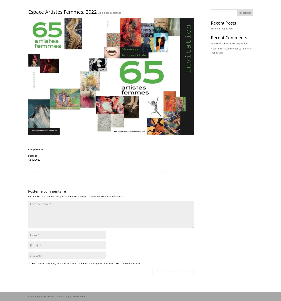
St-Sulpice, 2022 (38, 172)
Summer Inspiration (222, 28)
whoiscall (216, 43)
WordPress (49, 296)
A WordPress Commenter (224, 48)
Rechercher (245, 12)
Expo (100, 12)
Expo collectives (112, 12)
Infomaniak (79, 296)
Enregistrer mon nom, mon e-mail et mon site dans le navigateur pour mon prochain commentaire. (86, 263)
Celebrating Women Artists (177, 172)
